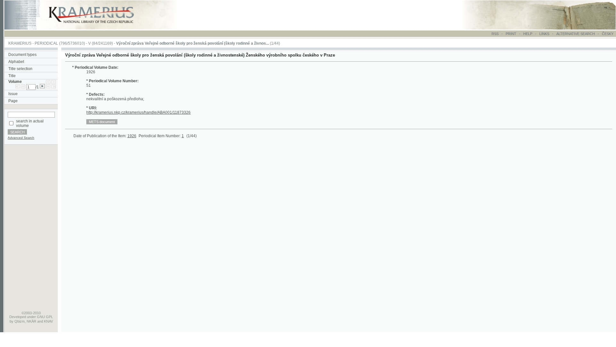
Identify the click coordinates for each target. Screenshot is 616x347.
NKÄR (31, 321)
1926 (131, 136)
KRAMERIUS (19, 43)
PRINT (511, 34)
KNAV (48, 321)
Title (12, 76)
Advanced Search (21, 137)
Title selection (20, 69)
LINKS (544, 34)
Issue (13, 94)
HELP (527, 34)
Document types (22, 54)
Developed (17, 317)
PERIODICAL (46, 43)
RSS (495, 34)
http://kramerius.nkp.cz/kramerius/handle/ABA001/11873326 (138, 112)
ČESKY (607, 34)
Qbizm (19, 321)
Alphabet (16, 61)
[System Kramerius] (98, 28)
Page (13, 101)
